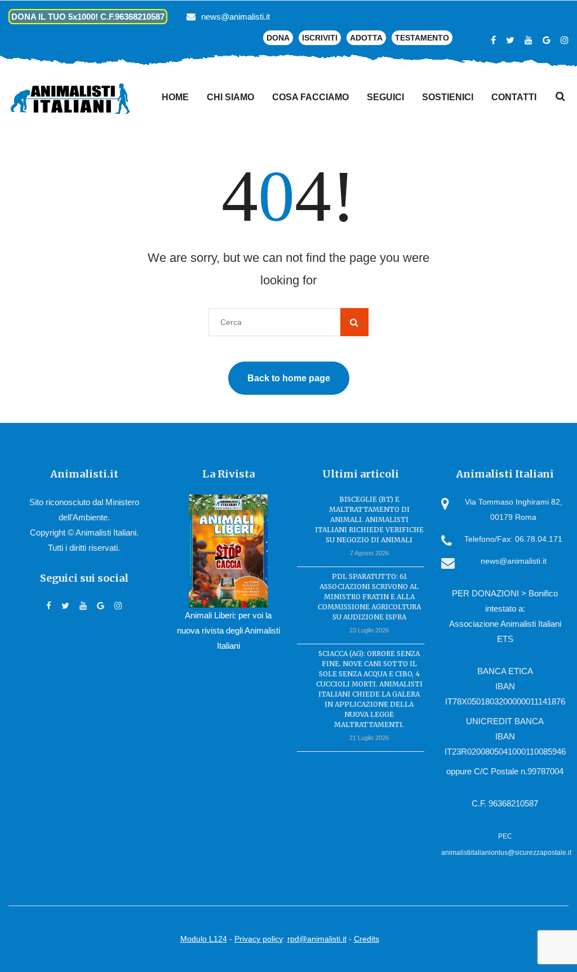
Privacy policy (258, 938)
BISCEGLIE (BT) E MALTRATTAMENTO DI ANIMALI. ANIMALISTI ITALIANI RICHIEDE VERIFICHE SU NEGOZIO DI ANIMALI (369, 519)
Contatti (513, 97)
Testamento (422, 37)
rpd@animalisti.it (317, 938)
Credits (366, 938)
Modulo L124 (203, 938)
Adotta (366, 37)
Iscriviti (320, 37)
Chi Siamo (230, 97)
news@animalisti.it (235, 16)
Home (175, 97)
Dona (278, 37)
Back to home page (288, 378)
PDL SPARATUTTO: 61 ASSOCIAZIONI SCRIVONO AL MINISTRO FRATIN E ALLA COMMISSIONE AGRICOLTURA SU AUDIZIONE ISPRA (369, 596)
